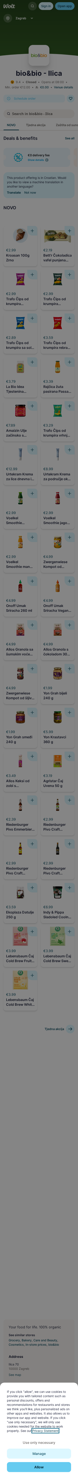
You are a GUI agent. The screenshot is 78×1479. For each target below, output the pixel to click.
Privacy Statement (45, 1431)
